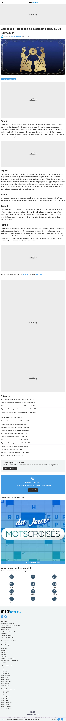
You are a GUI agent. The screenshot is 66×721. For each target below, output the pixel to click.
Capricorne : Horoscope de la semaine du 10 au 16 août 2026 (19, 409)
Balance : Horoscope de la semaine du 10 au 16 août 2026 (18, 406)
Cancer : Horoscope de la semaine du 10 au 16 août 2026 (18, 403)
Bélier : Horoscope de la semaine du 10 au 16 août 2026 (17, 399)
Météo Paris (4, 668)
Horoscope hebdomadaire (8, 79)
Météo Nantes (5, 677)
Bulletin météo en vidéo (7, 637)
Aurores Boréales (5, 643)
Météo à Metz (4, 700)
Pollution (3, 656)
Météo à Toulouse (6, 706)
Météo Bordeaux (5, 675)
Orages (3, 652)
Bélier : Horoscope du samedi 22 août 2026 (14, 433)
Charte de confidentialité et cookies (10, 625)
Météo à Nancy (5, 704)
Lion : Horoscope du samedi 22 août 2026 (13, 449)
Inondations (4, 648)
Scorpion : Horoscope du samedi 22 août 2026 (15, 452)
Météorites (4, 650)
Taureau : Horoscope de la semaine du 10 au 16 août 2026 (18, 412)
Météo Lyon (4, 670)
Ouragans (3, 654)
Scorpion (39, 274)
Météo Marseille (5, 673)
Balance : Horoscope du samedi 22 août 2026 (14, 440)
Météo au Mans (5, 693)
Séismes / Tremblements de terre (10, 660)
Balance (25, 274)
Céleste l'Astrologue (15, 36)
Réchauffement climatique (8, 658)
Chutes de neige (5, 645)
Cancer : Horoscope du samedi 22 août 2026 (14, 436)
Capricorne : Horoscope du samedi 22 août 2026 (15, 443)
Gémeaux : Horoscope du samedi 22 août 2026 (15, 421)
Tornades (3, 662)
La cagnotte (4, 633)
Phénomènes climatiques (9, 641)
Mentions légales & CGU (7, 623)
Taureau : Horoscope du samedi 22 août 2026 (14, 446)
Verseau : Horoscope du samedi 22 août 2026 (14, 455)
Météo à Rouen (5, 691)
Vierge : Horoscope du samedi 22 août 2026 (14, 424)
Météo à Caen (4, 695)
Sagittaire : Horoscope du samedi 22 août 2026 (15, 427)
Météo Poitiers (5, 683)
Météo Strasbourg (6, 681)
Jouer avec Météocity (7, 635)
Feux (2, 646)
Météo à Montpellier (6, 702)
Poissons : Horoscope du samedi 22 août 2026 (15, 430)
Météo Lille (4, 671)
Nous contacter (5, 629)
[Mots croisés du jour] (33, 532)
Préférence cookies (6, 627)
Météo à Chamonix (6, 696)
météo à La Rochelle (6, 708)
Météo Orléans (5, 679)
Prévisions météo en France (8, 631)
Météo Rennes (5, 685)
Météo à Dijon (4, 698)
